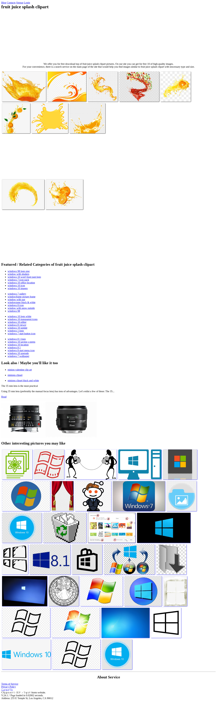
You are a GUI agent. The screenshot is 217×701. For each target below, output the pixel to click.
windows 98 (14, 311)
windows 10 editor (17, 322)
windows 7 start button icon (21, 333)
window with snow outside (21, 308)
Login (27, 2)
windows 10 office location (21, 282)
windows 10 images (18, 288)
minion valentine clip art (20, 369)
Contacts (11, 2)
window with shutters (18, 274)
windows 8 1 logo (17, 339)
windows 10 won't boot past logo (24, 277)
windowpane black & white (21, 302)
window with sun (16, 299)
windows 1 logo (16, 330)
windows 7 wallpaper (18, 356)
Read (4, 396)
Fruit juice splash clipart (14, 97)
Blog (3, 2)
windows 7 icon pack (18, 279)
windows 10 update (17, 327)
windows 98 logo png (19, 271)
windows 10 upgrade (18, 353)
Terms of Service (9, 684)
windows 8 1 (14, 347)
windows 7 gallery (17, 293)
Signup (19, 2)
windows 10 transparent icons (22, 319)
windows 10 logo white (19, 316)
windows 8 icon (16, 305)
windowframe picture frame (21, 296)
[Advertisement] (108, 36)
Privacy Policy (8, 686)
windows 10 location (18, 344)
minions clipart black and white (23, 380)
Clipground (16, 691)
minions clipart (15, 375)
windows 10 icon (16, 285)
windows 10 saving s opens (21, 341)
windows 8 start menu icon (21, 350)
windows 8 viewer (17, 325)
